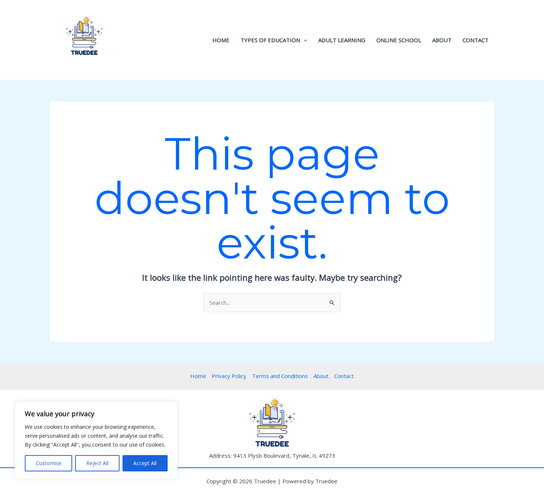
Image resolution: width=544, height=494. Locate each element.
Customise (48, 463)
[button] (303, 40)
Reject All (97, 463)
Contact (475, 40)
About (441, 40)
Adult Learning (341, 40)
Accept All (145, 463)
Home (220, 40)
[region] (96, 440)
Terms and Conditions (280, 376)
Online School (398, 40)
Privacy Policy (229, 376)
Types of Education (270, 40)
